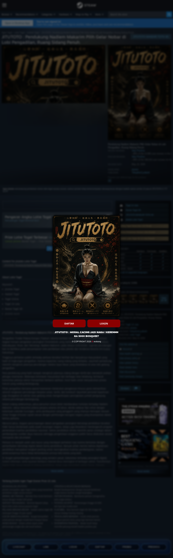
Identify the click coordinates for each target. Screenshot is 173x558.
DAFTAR (69, 323)
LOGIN (104, 323)
